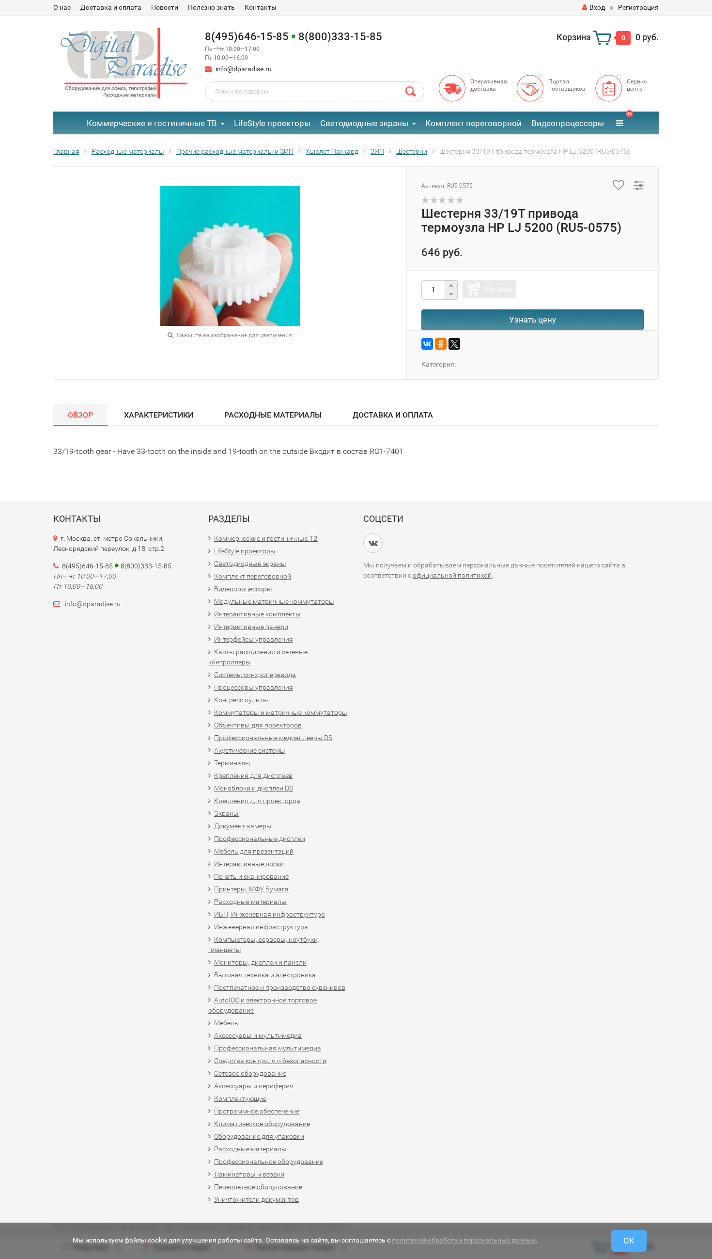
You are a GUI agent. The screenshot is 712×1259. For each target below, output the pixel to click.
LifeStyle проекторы (272, 123)
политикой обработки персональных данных (464, 1240)
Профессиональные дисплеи (259, 838)
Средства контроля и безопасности (270, 1061)
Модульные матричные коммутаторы (274, 601)
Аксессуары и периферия (254, 1086)
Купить (497, 289)
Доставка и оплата (110, 7)
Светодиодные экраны (364, 123)
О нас (62, 7)
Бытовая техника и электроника (265, 975)
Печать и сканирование (251, 876)
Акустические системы (249, 750)
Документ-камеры (243, 826)
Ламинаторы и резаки (249, 1174)
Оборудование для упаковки (259, 1136)
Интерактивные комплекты (257, 614)
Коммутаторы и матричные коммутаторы (280, 712)
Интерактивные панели (251, 626)
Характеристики (158, 415)
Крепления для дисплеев (253, 775)
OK (629, 1240)
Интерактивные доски (249, 864)
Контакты (261, 7)
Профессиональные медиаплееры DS (273, 738)
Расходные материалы (273, 415)
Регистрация (638, 7)
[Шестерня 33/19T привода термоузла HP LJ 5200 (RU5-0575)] (230, 255)
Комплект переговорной (473, 123)
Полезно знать (211, 7)
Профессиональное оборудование (268, 1161)
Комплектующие (240, 1098)
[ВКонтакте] (427, 344)
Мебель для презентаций (254, 851)
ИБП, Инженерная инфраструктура (269, 914)
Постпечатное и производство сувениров (279, 987)
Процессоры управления (253, 687)
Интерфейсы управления (253, 639)
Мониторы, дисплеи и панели (260, 962)
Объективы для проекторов (258, 725)
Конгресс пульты (241, 700)
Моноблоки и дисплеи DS (253, 788)
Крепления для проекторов (257, 801)
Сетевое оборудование (250, 1073)
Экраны (226, 813)
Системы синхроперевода (255, 674)
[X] (454, 344)
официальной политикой (452, 575)
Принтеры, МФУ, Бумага (251, 889)
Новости (164, 7)
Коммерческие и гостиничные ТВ (152, 123)
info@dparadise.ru (244, 69)
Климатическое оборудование (262, 1124)
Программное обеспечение (256, 1111)
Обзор (80, 415)
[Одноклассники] (441, 344)
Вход (597, 7)
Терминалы (232, 763)
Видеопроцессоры (567, 123)
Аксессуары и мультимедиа (258, 1035)
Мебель (226, 1023)
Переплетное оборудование (258, 1187)
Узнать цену (532, 319)
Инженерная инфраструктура (261, 927)
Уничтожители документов (256, 1199)
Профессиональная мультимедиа (267, 1048)
